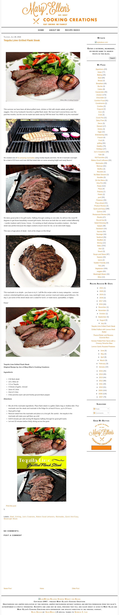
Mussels (100, 172)
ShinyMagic (50, 612)
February (102, 363)
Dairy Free (100, 120)
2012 (101, 381)
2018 (101, 298)
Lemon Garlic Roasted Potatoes (103, 346)
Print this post (11, 506)
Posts (97, 409)
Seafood (100, 237)
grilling (18, 517)
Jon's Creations (28, 517)
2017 (101, 301)
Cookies (100, 106)
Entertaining (99, 135)
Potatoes (99, 200)
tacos (100, 260)
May (102, 354)
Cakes (100, 89)
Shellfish (100, 240)
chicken (99, 95)
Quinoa (99, 211)
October (102, 314)
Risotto (99, 217)
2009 (101, 390)
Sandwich (99, 228)
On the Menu (100, 180)
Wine (99, 277)
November (102, 310)
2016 (101, 304)
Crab (100, 115)
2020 (101, 291)
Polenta (100, 192)
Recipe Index (72, 30)
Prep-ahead (99, 203)
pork (99, 197)
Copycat (100, 109)
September (102, 317)
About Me (54, 30)
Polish (100, 194)
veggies (99, 271)
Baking (99, 75)
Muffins (100, 169)
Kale (100, 154)
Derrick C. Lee (81, 612)
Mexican (100, 166)
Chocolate (100, 98)
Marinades (60, 517)
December (102, 307)
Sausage (99, 234)
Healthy (99, 146)
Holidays (99, 149)
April (102, 357)
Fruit (100, 140)
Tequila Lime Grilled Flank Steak (22, 40)
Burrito (100, 86)
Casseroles (100, 92)
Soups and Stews (99, 254)
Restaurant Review (100, 214)
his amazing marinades (26, 158)
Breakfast (99, 83)
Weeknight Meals (11, 519)
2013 (101, 377)
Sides (99, 246)
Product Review (100, 206)
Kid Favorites (99, 157)
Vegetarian (99, 268)
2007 (101, 397)
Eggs (100, 132)
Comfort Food (99, 100)
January (102, 367)
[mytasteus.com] (101, 42)
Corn (100, 112)
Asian (100, 72)
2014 (101, 374)
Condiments (100, 103)
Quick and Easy (71, 517)
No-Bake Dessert (100, 174)
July (102, 323)
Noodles (100, 177)
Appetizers (100, 69)
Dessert (99, 126)
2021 (101, 288)
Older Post (75, 588)
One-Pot (100, 183)
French (100, 137)
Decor (100, 123)
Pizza (100, 189)
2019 (101, 294)
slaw (100, 248)
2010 (101, 387)
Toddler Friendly (100, 263)
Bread (100, 80)
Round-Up (100, 220)
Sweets (99, 257)
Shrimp (99, 243)
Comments (99, 413)
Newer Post (8, 588)
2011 (101, 384)
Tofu (99, 266)
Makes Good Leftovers (45, 517)
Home (41, 30)
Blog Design (36, 612)
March (102, 360)
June (103, 350)
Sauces (99, 231)
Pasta (99, 186)
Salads (99, 226)
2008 (101, 394)
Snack (100, 251)
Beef (12, 517)
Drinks (100, 129)
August (102, 320)
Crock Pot (99, 118)
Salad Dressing (100, 223)
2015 (101, 371)
